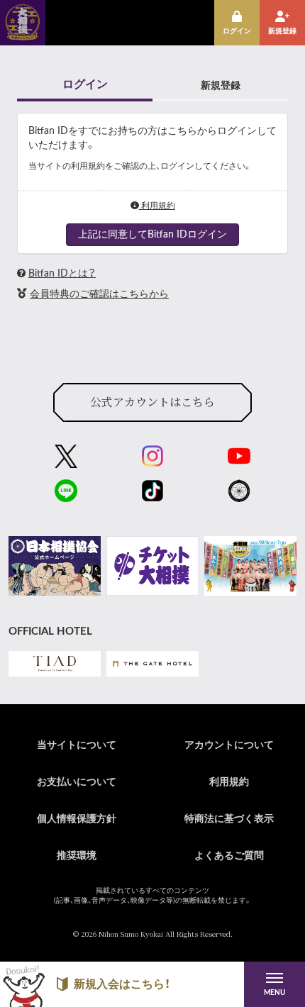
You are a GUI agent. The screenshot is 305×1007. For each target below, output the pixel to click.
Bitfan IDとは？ (62, 274)
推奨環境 (76, 856)
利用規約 (157, 205)
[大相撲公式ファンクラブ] (22, 35)
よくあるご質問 (229, 856)
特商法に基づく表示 (229, 819)
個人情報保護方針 (76, 819)
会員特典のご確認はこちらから (99, 294)
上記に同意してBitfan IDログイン (152, 235)
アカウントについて (229, 745)
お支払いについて (76, 782)
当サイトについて (76, 745)
